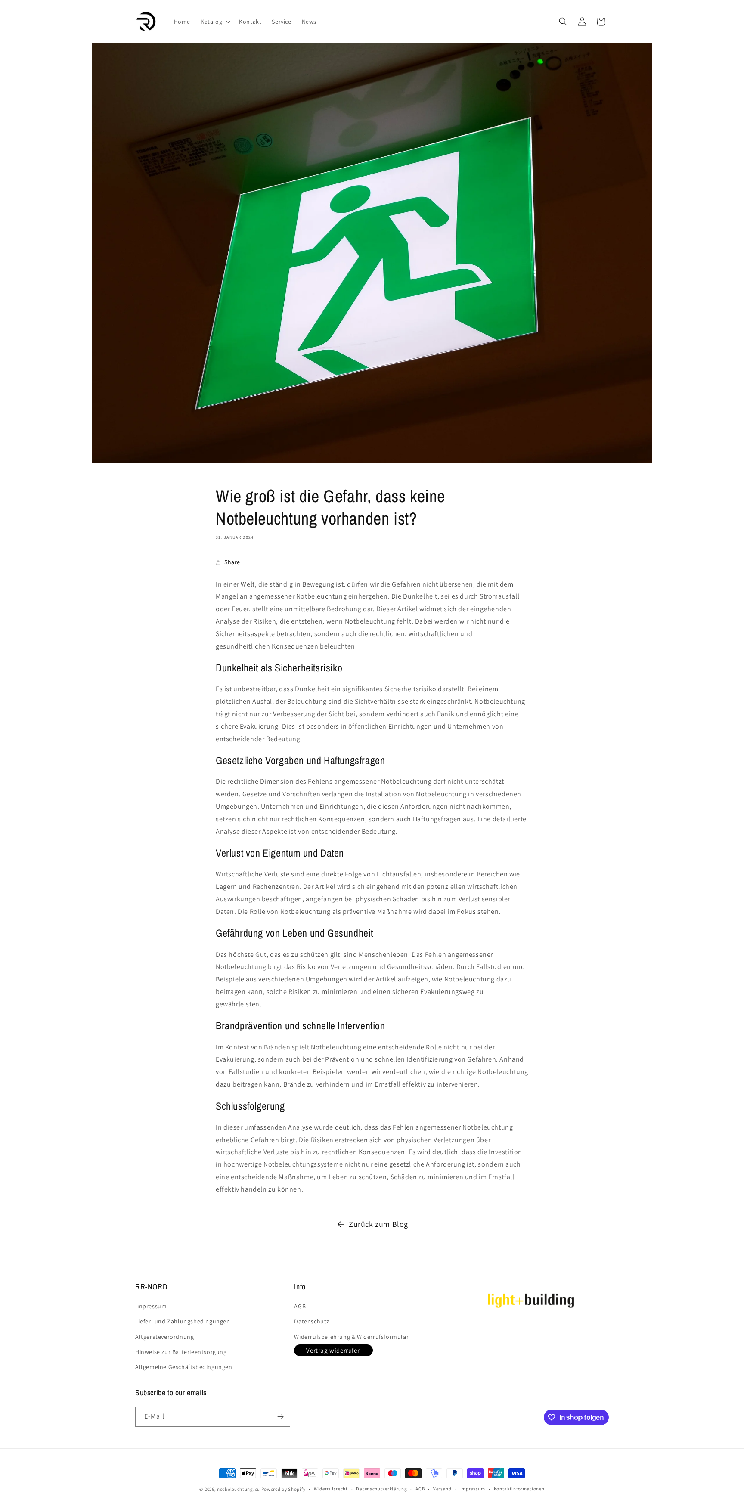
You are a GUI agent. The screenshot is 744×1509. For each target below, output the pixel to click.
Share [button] (232, 562)
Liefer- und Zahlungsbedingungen (182, 1321)
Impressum (151, 1306)
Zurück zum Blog (378, 1224)
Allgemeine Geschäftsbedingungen (183, 1367)
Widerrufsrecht (331, 1489)
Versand (442, 1489)
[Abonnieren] (280, 1417)
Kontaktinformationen (519, 1489)
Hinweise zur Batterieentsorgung (181, 1352)
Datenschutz (311, 1321)
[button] (214, 21)
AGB (300, 1306)
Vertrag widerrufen (333, 1350)
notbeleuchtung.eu (238, 1489)
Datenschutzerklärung (381, 1489)
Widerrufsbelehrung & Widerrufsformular (351, 1337)
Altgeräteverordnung (164, 1337)
